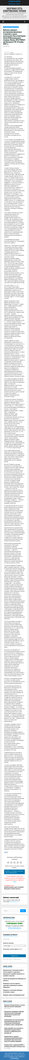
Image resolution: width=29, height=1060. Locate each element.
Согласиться (14, 1058)
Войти (18, 4)
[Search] (24, 21)
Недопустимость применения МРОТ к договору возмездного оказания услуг (14, 1045)
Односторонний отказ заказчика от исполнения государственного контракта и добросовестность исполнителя (13, 1030)
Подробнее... (21, 1056)
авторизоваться (14, 901)
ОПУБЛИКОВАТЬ (14, 928)
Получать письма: (8, 943)
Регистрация (11, 4)
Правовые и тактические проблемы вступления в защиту (12, 991)
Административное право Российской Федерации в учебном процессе (14, 887)
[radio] (8, 863)
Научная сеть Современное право (14, 10)
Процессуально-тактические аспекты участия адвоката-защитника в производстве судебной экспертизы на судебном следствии (13, 973)
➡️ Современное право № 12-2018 (11, 27)
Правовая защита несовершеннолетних (13, 995)
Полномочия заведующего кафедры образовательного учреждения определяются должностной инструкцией (14, 1014)
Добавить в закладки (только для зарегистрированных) (14, 871)
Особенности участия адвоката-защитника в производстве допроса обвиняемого (13, 985)
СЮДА (14, 882)
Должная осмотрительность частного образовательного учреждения (14, 1006)
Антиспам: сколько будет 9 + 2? (12, 949)
